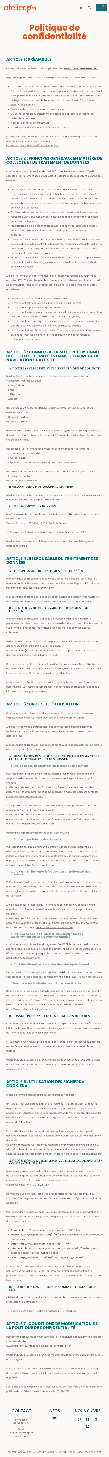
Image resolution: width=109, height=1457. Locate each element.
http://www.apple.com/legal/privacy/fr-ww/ (45, 1243)
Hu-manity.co (69, 1311)
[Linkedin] (95, 1419)
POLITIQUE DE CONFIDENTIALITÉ (88, 1452)
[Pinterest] (87, 1426)
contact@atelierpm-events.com (35, 587)
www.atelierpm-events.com (81, 68)
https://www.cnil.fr (16, 1009)
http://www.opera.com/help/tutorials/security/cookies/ (51, 1257)
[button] (89, 7)
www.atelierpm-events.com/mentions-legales (32, 145)
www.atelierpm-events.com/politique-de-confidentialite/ (38, 1346)
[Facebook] (87, 1419)
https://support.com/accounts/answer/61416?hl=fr (51, 1230)
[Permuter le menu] (81, 7)
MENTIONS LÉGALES (67, 1452)
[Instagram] (79, 1419)
